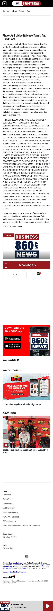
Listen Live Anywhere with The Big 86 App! (22, 404)
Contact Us (7, 495)
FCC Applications (9, 521)
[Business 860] (26, 3)
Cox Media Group (16, 563)
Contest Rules (8, 503)
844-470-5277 (27, 265)
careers (26, 568)
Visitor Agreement (42, 565)
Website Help (8, 548)
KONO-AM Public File (11, 517)
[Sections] (4, 3)
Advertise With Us (18, 11)
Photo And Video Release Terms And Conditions (21, 526)
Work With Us (8, 499)
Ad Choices (7, 568)
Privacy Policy (12, 566)
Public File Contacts (10, 512)
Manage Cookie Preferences (14, 572)
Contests (6, 11)
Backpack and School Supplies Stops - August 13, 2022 (25, 451)
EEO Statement (8, 508)
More (28, 11)
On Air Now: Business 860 (26, 255)
